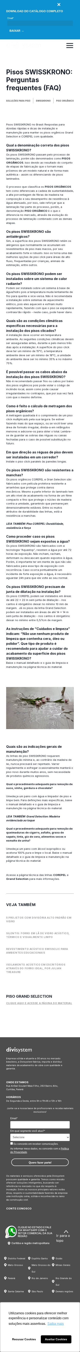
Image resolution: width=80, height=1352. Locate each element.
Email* (10, 18)
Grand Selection (17, 878)
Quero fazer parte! (40, 1162)
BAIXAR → (16, 30)
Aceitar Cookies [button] (56, 1339)
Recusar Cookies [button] (24, 1339)
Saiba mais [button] (55, 1323)
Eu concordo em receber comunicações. (35, 1143)
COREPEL (27, 136)
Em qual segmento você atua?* (27, 1131)
